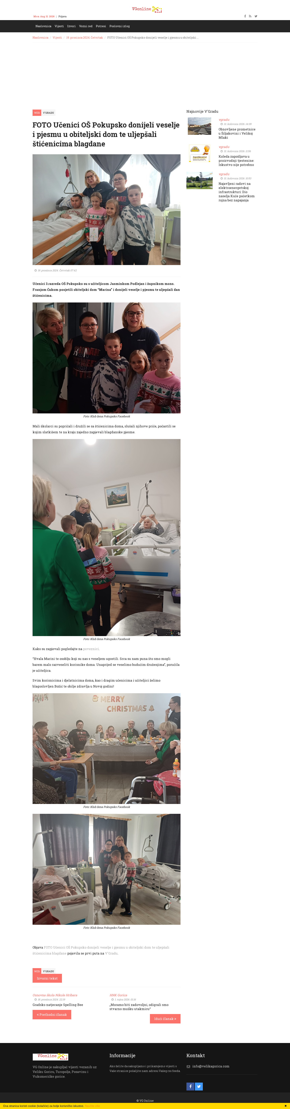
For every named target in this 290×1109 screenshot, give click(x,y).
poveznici (91, 649)
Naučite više (92, 1105)
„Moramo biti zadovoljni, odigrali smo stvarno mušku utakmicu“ (138, 1007)
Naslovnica (40, 37)
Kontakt (74, 16)
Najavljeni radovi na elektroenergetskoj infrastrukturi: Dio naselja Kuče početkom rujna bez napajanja (237, 191)
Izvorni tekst (47, 978)
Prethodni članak (53, 1014)
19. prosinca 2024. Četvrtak (84, 37)
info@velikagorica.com (210, 1066)
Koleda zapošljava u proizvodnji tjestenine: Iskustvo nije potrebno (236, 160)
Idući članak (164, 1019)
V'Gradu (48, 112)
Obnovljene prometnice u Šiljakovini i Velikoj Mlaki (237, 133)
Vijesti (57, 37)
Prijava (62, 16)
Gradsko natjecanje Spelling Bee (58, 1005)
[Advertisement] (145, 72)
